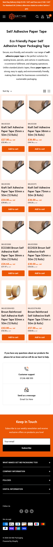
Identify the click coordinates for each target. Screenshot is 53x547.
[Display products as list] (49, 91)
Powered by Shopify (10, 541)
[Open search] (37, 16)
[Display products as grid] (44, 91)
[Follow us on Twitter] (26, 511)
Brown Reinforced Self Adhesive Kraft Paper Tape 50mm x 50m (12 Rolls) (12, 317)
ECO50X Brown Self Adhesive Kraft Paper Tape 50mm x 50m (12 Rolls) (39, 253)
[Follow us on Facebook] (21, 511)
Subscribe (26, 448)
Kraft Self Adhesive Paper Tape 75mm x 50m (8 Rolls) (39, 191)
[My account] (42, 16)
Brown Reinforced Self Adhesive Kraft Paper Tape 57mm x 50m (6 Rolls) (39, 317)
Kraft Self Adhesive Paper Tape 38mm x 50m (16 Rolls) (39, 131)
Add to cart (13, 149)
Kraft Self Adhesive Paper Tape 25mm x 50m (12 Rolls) (12, 131)
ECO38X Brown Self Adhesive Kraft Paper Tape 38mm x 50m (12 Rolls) (12, 253)
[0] (48, 16)
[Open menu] (4, 17)
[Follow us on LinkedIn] (32, 511)
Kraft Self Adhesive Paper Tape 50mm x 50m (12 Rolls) (12, 191)
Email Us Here (26, 399)
